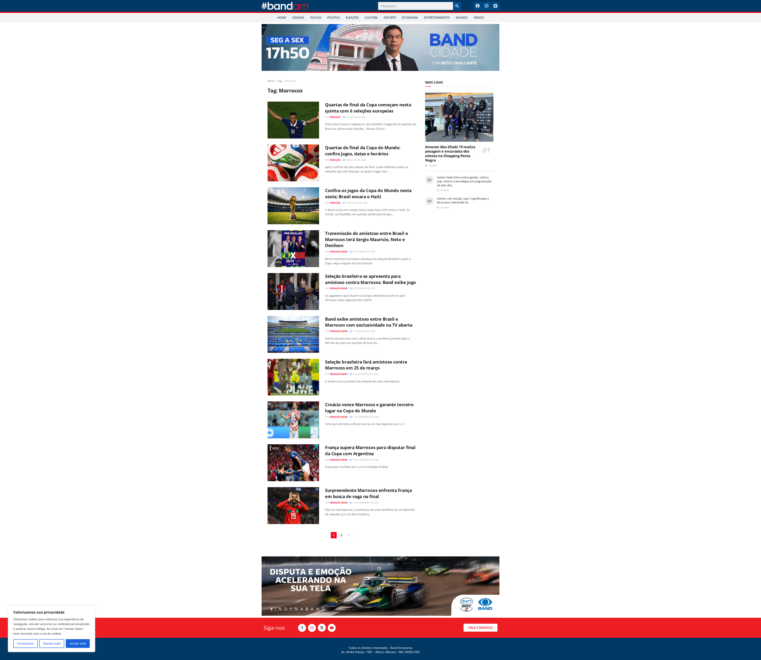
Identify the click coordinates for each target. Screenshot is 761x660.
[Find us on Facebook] (302, 628)
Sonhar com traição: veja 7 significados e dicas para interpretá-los (463, 200)
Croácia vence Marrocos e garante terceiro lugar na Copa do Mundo (369, 407)
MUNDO (462, 17)
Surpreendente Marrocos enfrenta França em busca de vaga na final (368, 493)
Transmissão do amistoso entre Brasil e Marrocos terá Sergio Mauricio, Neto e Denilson (366, 239)
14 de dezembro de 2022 (365, 502)
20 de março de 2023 (363, 288)
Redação (335, 116)
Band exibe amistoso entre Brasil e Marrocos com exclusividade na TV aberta (368, 322)
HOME (281, 17)
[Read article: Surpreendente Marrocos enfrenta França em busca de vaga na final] (293, 505)
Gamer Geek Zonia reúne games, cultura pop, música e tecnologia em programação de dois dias (464, 181)
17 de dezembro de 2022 (365, 416)
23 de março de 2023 (363, 251)
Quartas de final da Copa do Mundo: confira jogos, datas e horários (362, 150)
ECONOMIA (410, 17)
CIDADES (298, 17)
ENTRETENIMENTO (437, 17)
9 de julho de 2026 (355, 116)
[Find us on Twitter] (322, 628)
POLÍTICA (333, 17)
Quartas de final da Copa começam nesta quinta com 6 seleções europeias (368, 108)
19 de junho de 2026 (356, 202)
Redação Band (339, 251)
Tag (279, 81)
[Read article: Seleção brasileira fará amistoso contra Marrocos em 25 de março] (293, 377)
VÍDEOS (479, 17)
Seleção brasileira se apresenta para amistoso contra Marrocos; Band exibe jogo (370, 279)
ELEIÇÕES (352, 17)
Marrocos (290, 81)
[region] (51, 629)
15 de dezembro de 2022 (365, 459)
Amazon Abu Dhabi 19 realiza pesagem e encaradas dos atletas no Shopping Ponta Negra (450, 153)
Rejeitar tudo (51, 643)
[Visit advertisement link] (380, 47)
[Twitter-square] (495, 6)
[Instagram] (486, 6)
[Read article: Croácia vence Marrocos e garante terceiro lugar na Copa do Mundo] (293, 419)
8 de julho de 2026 (355, 159)
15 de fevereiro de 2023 (365, 373)
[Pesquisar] (457, 6)
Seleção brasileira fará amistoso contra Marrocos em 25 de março (366, 365)
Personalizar (25, 643)
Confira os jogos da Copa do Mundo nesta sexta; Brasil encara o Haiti (368, 193)
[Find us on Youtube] (332, 628)
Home (271, 81)
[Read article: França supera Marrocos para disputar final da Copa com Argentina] (293, 462)
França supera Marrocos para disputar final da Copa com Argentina (370, 450)
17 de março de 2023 (363, 331)
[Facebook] (478, 6)
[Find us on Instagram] (312, 628)
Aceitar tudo (78, 643)
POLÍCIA (315, 17)
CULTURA (371, 17)
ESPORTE (390, 17)
